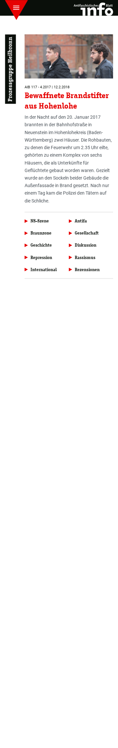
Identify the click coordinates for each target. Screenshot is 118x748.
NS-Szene (39, 221)
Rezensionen (87, 269)
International (43, 269)
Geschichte (41, 245)
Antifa (81, 221)
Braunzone (40, 233)
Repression (41, 257)
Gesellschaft (87, 233)
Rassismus (85, 257)
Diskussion (85, 245)
